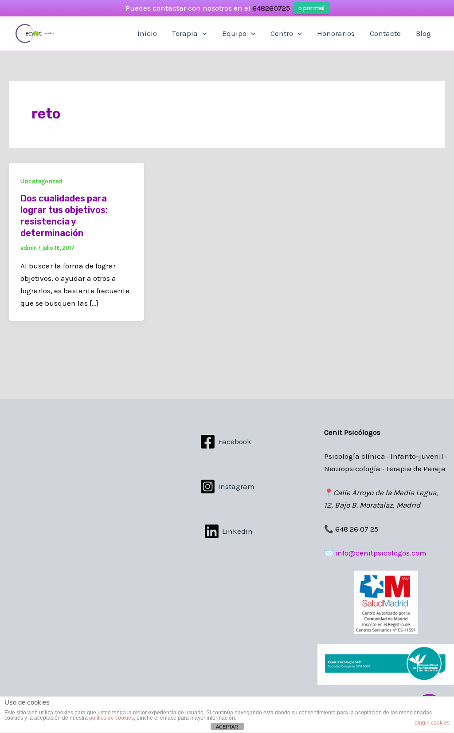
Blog (423, 33)
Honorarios (336, 33)
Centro (281, 33)
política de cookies (111, 718)
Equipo (234, 33)
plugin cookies (432, 723)
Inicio (147, 33)
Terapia (185, 33)
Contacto (385, 33)
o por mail (311, 8)
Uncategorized (41, 181)
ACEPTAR (227, 726)
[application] (202, 33)
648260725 (271, 8)
